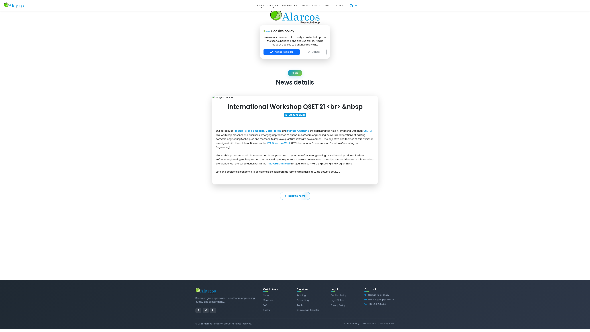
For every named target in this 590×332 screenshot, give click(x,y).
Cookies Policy (338, 295)
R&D (296, 5)
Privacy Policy (338, 305)
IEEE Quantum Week (279, 143)
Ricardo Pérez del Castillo (249, 130)
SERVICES (272, 5)
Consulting (303, 300)
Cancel (313, 52)
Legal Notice (337, 300)
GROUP (261, 5)
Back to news (296, 196)
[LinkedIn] (213, 310)
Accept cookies (281, 52)
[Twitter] (206, 310)
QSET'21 (367, 130)
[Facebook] (198, 310)
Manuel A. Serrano (298, 130)
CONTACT (338, 5)
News (266, 295)
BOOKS (306, 5)
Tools (300, 305)
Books (266, 310)
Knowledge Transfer (308, 310)
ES (353, 6)
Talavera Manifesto (279, 163)
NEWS (326, 5)
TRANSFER (286, 5)
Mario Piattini (273, 130)
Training (301, 295)
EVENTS (316, 5)
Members (268, 300)
